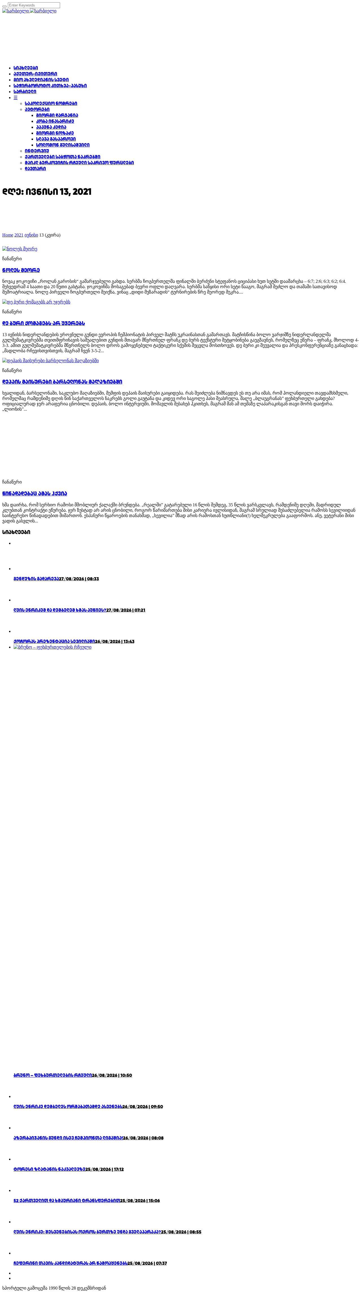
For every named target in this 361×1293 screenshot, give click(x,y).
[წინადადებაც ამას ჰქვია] (53, 472)
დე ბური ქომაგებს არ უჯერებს (43, 323)
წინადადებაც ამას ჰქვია (34, 493)
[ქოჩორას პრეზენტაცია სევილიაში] (23, 631)
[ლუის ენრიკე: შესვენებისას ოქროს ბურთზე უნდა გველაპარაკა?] (23, 1221)
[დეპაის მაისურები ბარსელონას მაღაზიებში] (50, 360)
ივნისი (31, 235)
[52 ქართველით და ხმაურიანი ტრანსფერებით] (23, 1190)
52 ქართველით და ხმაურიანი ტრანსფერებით (67, 1201)
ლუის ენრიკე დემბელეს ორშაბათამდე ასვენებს (68, 1107)
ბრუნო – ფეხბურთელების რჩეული (53, 1075)
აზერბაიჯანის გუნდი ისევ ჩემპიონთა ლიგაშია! (68, 1138)
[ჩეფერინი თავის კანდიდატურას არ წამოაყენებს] (23, 1253)
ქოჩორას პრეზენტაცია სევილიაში (54, 641)
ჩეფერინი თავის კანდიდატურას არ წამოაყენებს (70, 1263)
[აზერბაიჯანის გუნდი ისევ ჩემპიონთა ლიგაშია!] (23, 1127)
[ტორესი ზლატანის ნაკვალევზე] (23, 1159)
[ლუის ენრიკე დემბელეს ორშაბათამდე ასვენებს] (23, 1096)
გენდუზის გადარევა (36, 579)
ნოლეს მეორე (21, 270)
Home (7, 235)
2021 (18, 235)
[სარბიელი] (29, 10)
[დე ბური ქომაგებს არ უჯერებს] (36, 301)
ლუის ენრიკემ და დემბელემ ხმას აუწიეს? (60, 610)
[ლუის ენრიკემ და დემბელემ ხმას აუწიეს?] (23, 600)
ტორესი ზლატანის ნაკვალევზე (49, 1169)
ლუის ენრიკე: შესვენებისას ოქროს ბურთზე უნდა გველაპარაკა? (87, 1232)
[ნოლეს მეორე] (19, 248)
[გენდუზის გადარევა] (23, 568)
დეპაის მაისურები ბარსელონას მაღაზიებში (62, 381)
